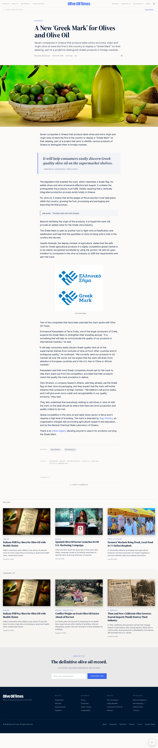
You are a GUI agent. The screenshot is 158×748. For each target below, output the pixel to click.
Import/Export (73, 461)
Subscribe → (150, 9)
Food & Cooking (115, 539)
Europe (6, 539)
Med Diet (58, 703)
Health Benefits (112, 703)
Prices (83, 700)
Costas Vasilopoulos (43, 56)
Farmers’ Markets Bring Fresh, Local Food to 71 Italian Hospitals (130, 544)
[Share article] (121, 56)
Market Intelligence (139, 700)
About (104, 724)
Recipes (125, 3)
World (6, 3)
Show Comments (80, 485)
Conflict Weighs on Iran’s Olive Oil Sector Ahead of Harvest (77, 615)
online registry (59, 431)
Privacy (132, 724)
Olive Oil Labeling (90, 461)
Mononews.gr (69, 449)
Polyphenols (59, 700)
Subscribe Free (97, 676)
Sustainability (85, 710)
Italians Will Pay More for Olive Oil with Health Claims (24, 544)
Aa (76, 56)
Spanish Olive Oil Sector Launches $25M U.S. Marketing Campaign (77, 543)
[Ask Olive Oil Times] (152, 742)
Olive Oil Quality (112, 700)
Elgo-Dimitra (106, 418)
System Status (150, 724)
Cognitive (58, 710)
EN (149, 3)
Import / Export (86, 707)
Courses (137, 3)
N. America (113, 610)
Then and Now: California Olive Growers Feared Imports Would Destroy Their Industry (129, 617)
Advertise (122, 724)
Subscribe (113, 724)
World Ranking (138, 703)
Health (15, 3)
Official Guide (137, 707)
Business (25, 3)
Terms (140, 724)
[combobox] (74, 10)
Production (38, 3)
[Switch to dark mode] (154, 4)
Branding (54, 461)
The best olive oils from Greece (65, 213)
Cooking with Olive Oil (114, 707)
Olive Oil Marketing (59, 463)
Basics (115, 3)
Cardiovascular (60, 707)
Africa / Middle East (64, 610)
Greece (63, 461)
